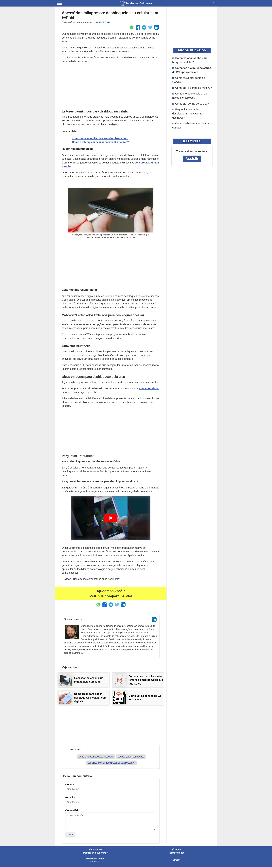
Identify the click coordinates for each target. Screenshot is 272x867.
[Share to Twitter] (150, 27)
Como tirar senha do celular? (192, 103)
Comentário (72, 810)
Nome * (69, 784)
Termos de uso (177, 853)
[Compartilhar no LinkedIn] (156, 27)
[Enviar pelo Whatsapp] (131, 27)
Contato (176, 849)
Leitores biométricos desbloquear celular (111, 763)
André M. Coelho (103, 22)
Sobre (176, 859)
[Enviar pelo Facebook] (138, 27)
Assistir (191, 159)
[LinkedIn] (154, 619)
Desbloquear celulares (131, 757)
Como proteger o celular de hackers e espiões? (189, 95)
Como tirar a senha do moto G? (193, 87)
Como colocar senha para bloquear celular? (190, 60)
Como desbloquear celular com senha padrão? (100, 142)
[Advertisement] (111, 85)
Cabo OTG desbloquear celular (96, 757)
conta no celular (149, 388)
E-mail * (70, 797)
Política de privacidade (95, 853)
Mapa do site (95, 849)
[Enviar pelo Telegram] (144, 27)
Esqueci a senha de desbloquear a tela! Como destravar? (187, 113)
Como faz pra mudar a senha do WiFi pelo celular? (191, 70)
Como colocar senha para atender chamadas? (100, 138)
